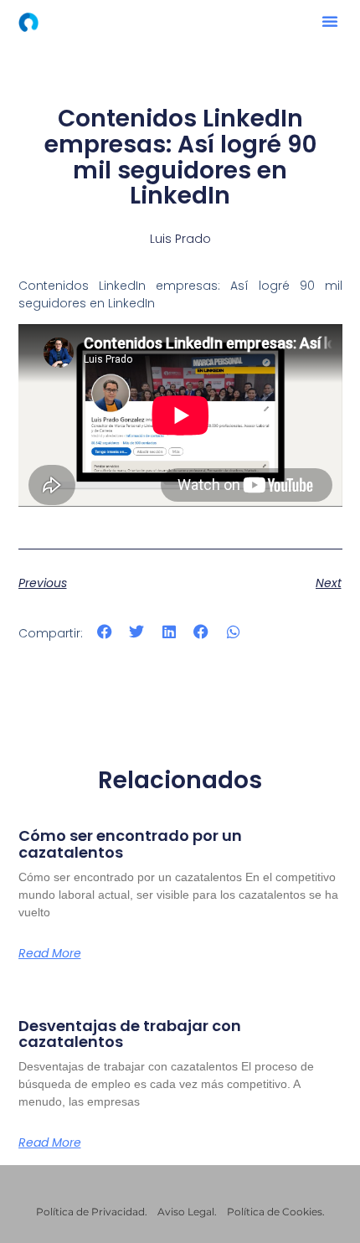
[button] (329, 21)
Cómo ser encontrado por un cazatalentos (130, 844)
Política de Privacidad (90, 1211)
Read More (49, 953)
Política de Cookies (274, 1211)
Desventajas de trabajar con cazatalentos (129, 1034)
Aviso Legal (185, 1211)
